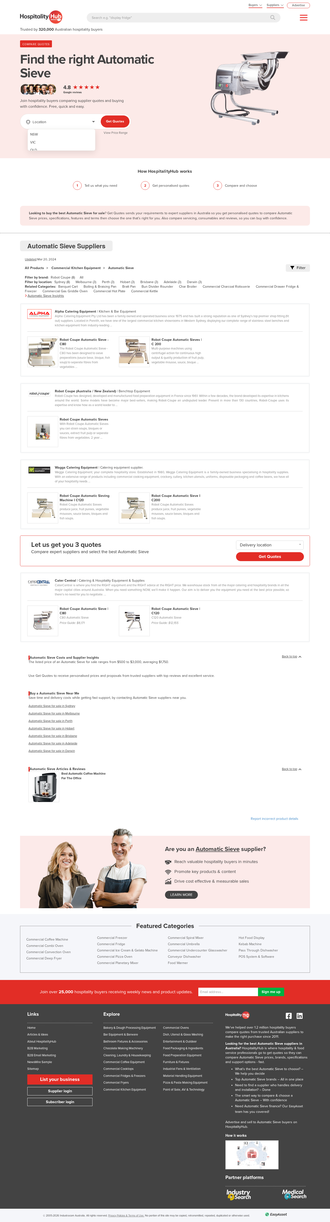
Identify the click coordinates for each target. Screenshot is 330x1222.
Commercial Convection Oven (48, 952)
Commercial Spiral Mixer (186, 938)
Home (31, 1028)
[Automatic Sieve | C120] (164, 603)
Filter (301, 267)
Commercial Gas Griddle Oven (65, 291)
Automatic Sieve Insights (46, 296)
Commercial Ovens (176, 1028)
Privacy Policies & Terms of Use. (126, 1215)
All (81, 277)
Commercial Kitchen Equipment (76, 268)
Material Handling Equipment (182, 1076)
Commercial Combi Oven (44, 946)
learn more (181, 895)
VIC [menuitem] (33, 142)
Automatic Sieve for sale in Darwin (52, 751)
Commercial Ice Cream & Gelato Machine (127, 950)
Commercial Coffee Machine (47, 939)
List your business (60, 1079)
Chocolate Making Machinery (123, 1048)
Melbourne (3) (86, 282)
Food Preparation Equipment (182, 1055)
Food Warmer (178, 963)
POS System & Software (256, 957)
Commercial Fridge (111, 944)
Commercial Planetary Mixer (117, 963)
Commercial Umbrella (184, 944)
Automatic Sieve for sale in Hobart (51, 728)
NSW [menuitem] (34, 134)
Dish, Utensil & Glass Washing (183, 1034)
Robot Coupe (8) (63, 277)
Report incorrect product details (274, 819)
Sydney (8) (62, 282)
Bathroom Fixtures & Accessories (125, 1041)
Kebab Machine (250, 944)
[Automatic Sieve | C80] (73, 603)
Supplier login (60, 1091)
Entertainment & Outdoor (180, 1041)
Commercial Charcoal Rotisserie (226, 287)
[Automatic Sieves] (72, 413)
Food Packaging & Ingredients (183, 1048)
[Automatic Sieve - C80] (73, 334)
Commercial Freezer (112, 938)
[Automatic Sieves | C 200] (164, 334)
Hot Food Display (252, 938)
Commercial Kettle (144, 291)
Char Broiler (188, 287)
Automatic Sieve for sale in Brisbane (53, 736)
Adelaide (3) (172, 282)
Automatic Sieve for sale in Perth (50, 721)
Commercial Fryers (116, 1083)
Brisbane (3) (149, 282)
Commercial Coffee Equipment (124, 1062)
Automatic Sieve (121, 268)
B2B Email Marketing (41, 1055)
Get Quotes (115, 121)
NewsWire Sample (39, 1062)
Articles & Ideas (37, 1034)
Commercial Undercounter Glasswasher (197, 950)
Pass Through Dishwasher (258, 950)
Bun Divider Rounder (157, 287)
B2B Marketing (37, 1048)
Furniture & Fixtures (176, 1062)
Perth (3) (108, 282)
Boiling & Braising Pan (100, 287)
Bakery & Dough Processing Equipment (129, 1028)
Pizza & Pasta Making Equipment (185, 1083)
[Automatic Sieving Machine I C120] (73, 490)
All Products (34, 268)
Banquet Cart (68, 287)
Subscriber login (60, 1102)
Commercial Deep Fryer (44, 958)
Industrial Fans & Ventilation (182, 1069)
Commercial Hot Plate (109, 291)
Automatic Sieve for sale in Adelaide (53, 743)
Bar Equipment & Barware (120, 1034)
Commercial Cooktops (118, 1069)
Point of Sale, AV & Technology (183, 1090)
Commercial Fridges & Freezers (124, 1076)
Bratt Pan (129, 287)
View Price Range (116, 133)
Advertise (298, 5)
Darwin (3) (194, 282)
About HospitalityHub (41, 1041)
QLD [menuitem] (33, 150)
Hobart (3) (127, 282)
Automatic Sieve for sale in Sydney (52, 706)
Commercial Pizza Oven (114, 957)
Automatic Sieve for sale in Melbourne (54, 713)
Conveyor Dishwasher (184, 957)
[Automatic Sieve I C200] (164, 490)
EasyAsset (296, 1106)
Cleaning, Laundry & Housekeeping (127, 1055)
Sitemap (33, 1069)
